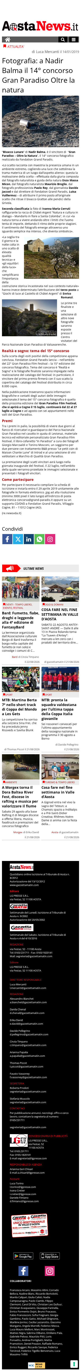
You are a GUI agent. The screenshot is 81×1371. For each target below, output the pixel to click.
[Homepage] (7, 39)
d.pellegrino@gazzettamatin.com (29, 1034)
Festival (18, 608)
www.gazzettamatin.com (24, 885)
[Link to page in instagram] (50, 539)
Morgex (17, 832)
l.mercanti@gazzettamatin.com (28, 988)
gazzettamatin (55, 662)
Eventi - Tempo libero (18, 604)
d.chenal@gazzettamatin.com (27, 1013)
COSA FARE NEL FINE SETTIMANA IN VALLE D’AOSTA (59, 614)
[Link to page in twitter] (18, 539)
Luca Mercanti (47, 51)
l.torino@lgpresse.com (23, 1187)
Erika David (32, 832)
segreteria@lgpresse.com (32, 1158)
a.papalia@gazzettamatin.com (27, 1056)
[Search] (62, 39)
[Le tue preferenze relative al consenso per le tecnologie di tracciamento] (74, 1364)
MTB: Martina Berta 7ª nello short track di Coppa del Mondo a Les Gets (19, 707)
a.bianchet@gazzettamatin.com (28, 1002)
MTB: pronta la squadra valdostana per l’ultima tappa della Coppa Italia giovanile (58, 709)
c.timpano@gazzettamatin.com (28, 1045)
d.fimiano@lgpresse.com (24, 1201)
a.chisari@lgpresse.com (31, 1172)
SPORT (9, 695)
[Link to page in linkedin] (29, 539)
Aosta (55, 832)
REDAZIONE (17, 944)
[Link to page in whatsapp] (39, 539)
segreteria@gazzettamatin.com (34, 956)
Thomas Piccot (15, 749)
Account (14, 1179)
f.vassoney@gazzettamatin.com (28, 1077)
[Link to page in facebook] (7, 539)
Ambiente (11, 782)
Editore (14, 891)
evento (7, 608)
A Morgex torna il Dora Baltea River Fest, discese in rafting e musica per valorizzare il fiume (20, 796)
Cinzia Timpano (30, 657)
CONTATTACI (17, 1108)
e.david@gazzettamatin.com (26, 1023)
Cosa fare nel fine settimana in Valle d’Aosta (58, 792)
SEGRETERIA (17, 1083)
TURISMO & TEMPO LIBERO (60, 782)
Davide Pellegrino (68, 744)
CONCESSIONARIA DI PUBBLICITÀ (48, 1136)
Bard (14, 657)
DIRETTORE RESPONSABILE (25, 980)
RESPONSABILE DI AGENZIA (26, 1164)
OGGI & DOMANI (54, 604)
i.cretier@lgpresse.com (23, 1194)
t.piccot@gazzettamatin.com (26, 1066)
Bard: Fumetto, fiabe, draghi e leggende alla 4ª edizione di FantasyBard (20, 620)
